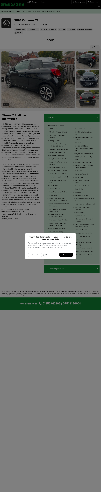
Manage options (50, 255)
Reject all (35, 255)
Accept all (66, 255)
